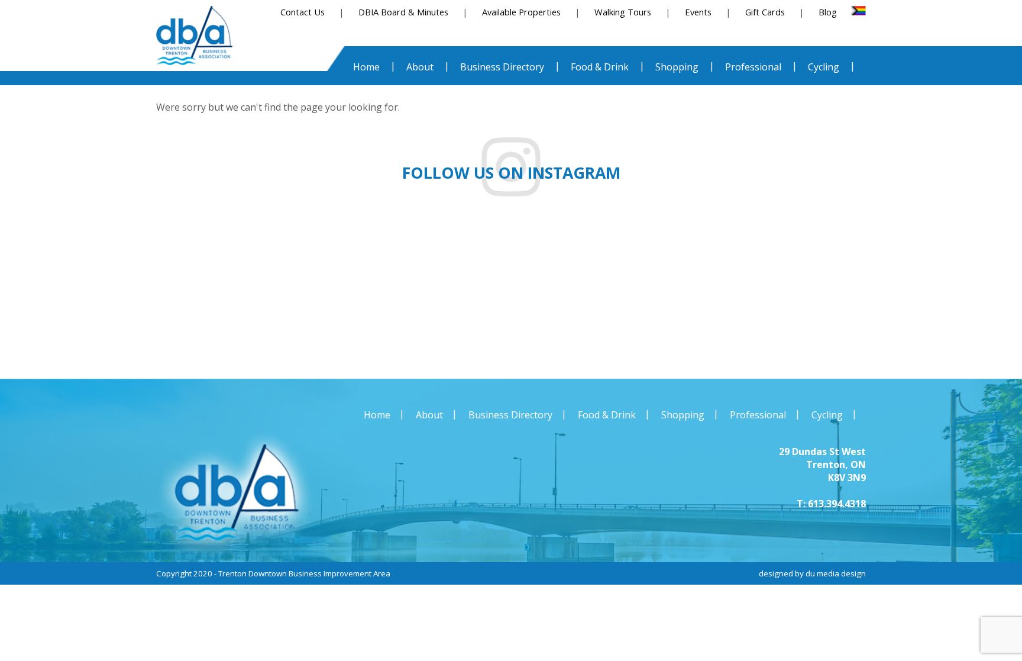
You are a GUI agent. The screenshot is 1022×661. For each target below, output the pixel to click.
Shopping (682, 414)
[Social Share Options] (40, 340)
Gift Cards (765, 12)
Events (698, 12)
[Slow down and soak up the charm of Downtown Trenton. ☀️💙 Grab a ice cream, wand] (596, 293)
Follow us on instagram (511, 172)
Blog (828, 12)
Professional (758, 414)
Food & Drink (607, 414)
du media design (836, 573)
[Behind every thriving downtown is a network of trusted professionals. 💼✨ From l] (766, 293)
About (429, 414)
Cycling (827, 414)
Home (377, 414)
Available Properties (521, 12)
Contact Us (302, 12)
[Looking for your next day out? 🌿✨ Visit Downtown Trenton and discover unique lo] (256, 293)
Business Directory (510, 414)
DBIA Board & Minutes (403, 12)
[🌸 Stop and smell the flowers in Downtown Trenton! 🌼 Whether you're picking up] (936, 293)
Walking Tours (622, 12)
